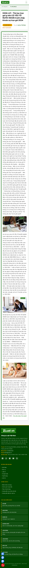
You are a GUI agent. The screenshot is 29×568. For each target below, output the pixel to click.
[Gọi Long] (3, 565)
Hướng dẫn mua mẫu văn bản (9, 491)
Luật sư (4, 471)
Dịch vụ (4, 469)
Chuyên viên (5, 473)
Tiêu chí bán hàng (6, 489)
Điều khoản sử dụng (7, 484)
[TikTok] (6, 458)
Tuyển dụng (5, 475)
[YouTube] (13, 458)
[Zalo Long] (2, 557)
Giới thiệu (4, 467)
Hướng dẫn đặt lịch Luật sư (8, 493)
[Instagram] (9, 458)
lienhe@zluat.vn (8, 452)
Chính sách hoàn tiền (7, 487)
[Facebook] (2, 553)
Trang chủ (5, 6)
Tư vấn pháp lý (13, 6)
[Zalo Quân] (2, 561)
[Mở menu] (26, 2)
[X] (16, 458)
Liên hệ (3, 478)
